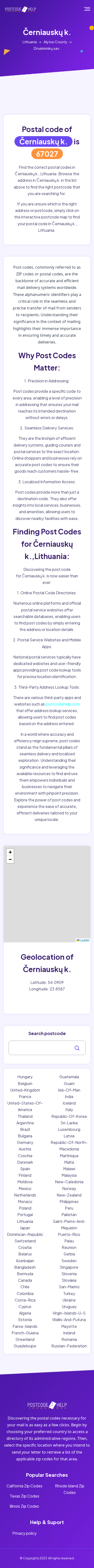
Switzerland (25, 1240)
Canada (25, 1280)
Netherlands (25, 1194)
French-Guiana (25, 1332)
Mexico (25, 1188)
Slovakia (69, 1280)
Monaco (25, 1201)
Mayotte (69, 1326)
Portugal (25, 1214)
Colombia (25, 1293)
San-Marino (69, 1286)
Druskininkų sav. (47, 48)
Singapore (69, 1267)
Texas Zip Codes (24, 1495)
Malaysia (69, 1175)
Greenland (25, 1339)
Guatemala (69, 1076)
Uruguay (69, 1306)
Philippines (69, 1201)
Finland (25, 1175)
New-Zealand (69, 1194)
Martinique (69, 1155)
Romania (69, 1339)
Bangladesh (25, 1267)
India (69, 1096)
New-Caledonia (69, 1181)
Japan (25, 1227)
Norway (69, 1188)
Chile (24, 1286)
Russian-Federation (69, 1345)
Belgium (25, 1083)
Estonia (25, 1319)
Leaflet (84, 940)
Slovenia (69, 1273)
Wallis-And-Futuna (69, 1319)
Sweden (69, 1260)
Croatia (25, 1247)
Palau (69, 1240)
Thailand (25, 1116)
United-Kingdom (25, 1089)
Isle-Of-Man (69, 1089)
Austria (25, 1148)
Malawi (69, 1168)
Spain (25, 1168)
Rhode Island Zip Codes (69, 1489)
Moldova (25, 1181)
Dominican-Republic (25, 1234)
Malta (69, 1162)
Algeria (25, 1313)
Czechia (25, 1155)
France (25, 1096)
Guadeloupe (25, 1345)
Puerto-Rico (69, 1234)
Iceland (69, 1103)
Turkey (69, 1293)
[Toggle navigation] (90, 9)
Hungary (25, 1076)
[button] (10, 852)
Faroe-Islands (25, 1326)
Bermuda (25, 1273)
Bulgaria (25, 1135)
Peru (69, 1208)
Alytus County (55, 41)
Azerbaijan (25, 1260)
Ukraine (69, 1299)
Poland (25, 1208)
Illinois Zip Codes (24, 1506)
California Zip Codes (24, 1485)
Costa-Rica (25, 1299)
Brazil (25, 1129)
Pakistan (69, 1214)
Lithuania (30, 41)
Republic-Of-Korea (69, 1116)
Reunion (69, 1247)
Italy (69, 1109)
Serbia (69, 1253)
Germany (25, 1142)
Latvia (69, 1135)
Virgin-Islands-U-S (69, 1313)
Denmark (25, 1162)
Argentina (25, 1122)
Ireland (69, 1332)
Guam (69, 1083)
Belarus (25, 1253)
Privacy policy (24, 1533)
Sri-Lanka (69, 1122)
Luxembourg (69, 1129)
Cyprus (25, 1306)
